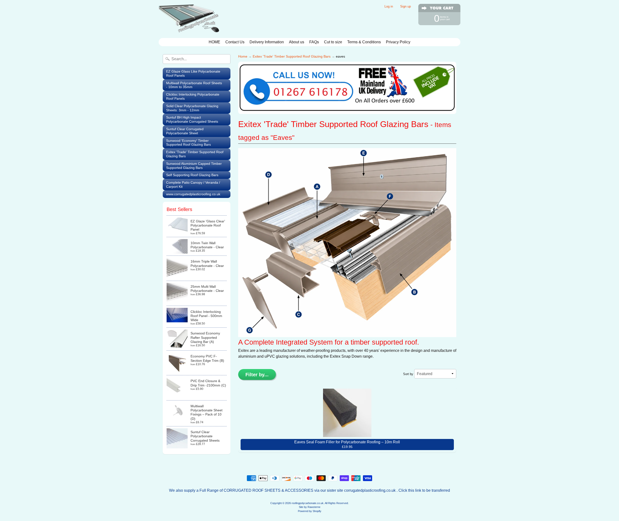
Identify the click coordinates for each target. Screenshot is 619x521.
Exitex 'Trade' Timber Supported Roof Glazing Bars (194, 154)
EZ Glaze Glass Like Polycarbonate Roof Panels (193, 73)
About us (296, 42)
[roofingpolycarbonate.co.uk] (189, 19)
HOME (214, 42)
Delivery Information (267, 42)
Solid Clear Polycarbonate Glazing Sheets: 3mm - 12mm (192, 108)
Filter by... (257, 374)
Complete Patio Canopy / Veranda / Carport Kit (193, 185)
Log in (388, 6)
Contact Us (234, 42)
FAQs (314, 42)
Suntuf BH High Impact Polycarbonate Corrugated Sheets (192, 119)
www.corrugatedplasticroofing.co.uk (193, 194)
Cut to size (333, 42)
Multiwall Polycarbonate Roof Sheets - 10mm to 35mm (194, 85)
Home (242, 56)
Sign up (405, 6)
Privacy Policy (398, 42)
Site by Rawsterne (309, 507)
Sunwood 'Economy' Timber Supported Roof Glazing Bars (188, 143)
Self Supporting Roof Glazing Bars (192, 175)
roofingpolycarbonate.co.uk (308, 503)
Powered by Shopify (309, 511)
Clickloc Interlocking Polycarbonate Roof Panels (192, 96)
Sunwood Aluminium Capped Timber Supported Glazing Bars (194, 166)
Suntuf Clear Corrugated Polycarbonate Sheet (185, 131)
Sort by (408, 374)
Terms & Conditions (364, 42)
